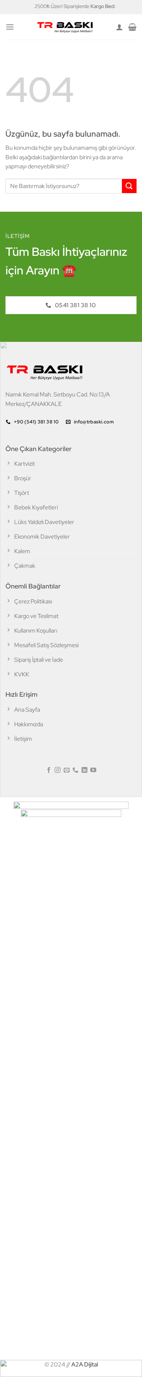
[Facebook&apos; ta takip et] (49, 770)
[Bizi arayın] (75, 770)
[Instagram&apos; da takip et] (57, 770)
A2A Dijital (84, 1364)
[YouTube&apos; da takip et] (93, 770)
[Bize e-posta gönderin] (67, 770)
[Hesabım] (119, 27)
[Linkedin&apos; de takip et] (84, 770)
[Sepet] (132, 27)
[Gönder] (129, 186)
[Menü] (9, 27)
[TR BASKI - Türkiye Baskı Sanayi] (65, 27)
